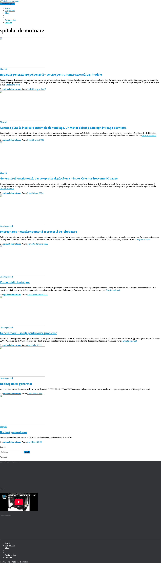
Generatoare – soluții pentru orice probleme (28, 333)
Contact (8, 22)
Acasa (7, 8)
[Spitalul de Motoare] (9, 1)
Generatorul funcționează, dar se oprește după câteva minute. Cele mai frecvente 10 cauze (59, 178)
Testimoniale (10, 20)
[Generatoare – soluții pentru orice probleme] (22, 325)
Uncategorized (6, 226)
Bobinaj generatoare (13, 432)
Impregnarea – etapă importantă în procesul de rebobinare (38, 231)
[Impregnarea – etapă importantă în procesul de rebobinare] (22, 223)
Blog (7, 13)
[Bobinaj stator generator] (22, 376)
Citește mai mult (12, 85)
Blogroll (3, 69)
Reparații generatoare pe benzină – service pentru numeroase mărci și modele (51, 74)
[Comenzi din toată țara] (22, 274)
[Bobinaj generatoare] (22, 424)
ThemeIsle (23, 562)
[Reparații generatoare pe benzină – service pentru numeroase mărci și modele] (22, 66)
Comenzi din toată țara (15, 282)
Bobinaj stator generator (16, 384)
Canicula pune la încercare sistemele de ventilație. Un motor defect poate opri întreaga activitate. (63, 127)
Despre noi (10, 10)
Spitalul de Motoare (7, 553)
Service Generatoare (7, 551)
